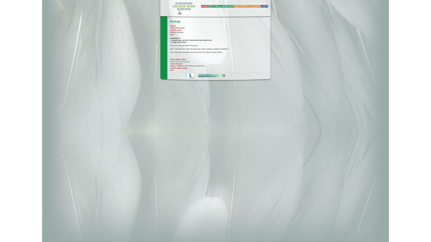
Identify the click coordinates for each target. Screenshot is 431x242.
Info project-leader (247, 6)
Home (204, 6)
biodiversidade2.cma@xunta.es (179, 61)
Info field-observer (221, 6)
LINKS (264, 6)
